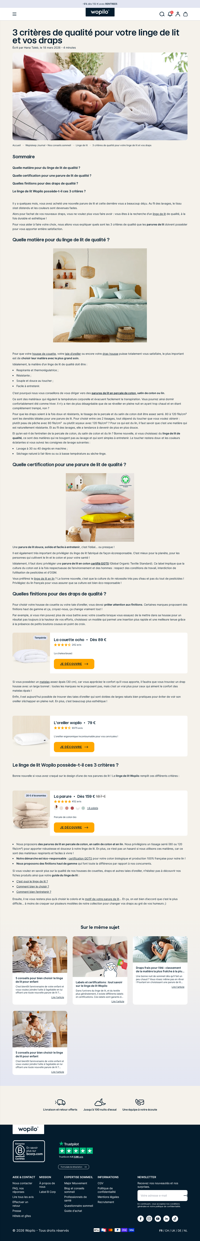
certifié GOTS (100, 563)
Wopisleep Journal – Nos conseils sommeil (48, 145)
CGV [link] (100, 1183)
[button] (14, 14)
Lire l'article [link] (57, 997)
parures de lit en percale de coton (114, 393)
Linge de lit (82, 145)
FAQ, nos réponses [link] (18, 1190)
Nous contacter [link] (22, 1183)
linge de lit (159, 213)
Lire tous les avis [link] (23, 1196)
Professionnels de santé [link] (75, 1198)
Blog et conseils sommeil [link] (74, 1190)
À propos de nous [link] (47, 1184)
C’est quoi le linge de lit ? (32, 881)
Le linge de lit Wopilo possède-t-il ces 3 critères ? (49, 191)
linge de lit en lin (44, 578)
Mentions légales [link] (108, 1196)
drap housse (110, 353)
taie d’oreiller (73, 353)
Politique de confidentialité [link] (107, 1190)
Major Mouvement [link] (75, 1183)
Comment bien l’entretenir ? (33, 891)
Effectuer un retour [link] (20, 1203)
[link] (178, 14)
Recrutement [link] (106, 1202)
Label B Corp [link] (47, 1191)
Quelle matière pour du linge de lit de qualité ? (46, 168)
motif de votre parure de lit (102, 899)
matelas (45, 681)
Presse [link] (16, 1210)
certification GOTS (80, 858)
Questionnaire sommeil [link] (78, 1205)
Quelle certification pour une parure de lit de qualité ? (52, 175)
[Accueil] (100, 12)
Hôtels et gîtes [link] (21, 1215)
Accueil (16, 145)
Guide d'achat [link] (73, 1210)
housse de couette (44, 353)
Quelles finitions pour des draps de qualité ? (46, 183)
